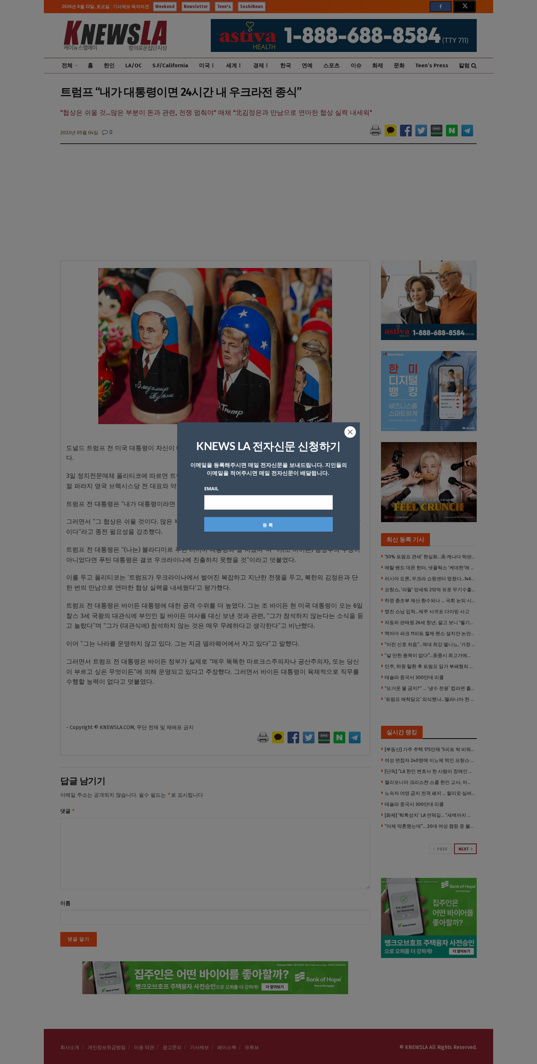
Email (211, 488)
